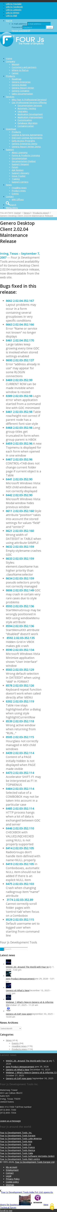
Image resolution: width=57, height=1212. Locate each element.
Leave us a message (10, 1120)
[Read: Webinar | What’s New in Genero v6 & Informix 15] (8, 999)
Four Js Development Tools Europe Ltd (34, 1161)
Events (15, 1043)
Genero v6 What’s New (17, 990)
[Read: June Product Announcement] (8, 975)
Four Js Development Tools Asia (16, 1141)
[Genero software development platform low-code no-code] (22, 53)
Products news (19, 1049)
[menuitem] (31, 58)
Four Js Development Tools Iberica (17, 1150)
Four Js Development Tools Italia (16, 1153)
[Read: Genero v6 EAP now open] (8, 1010)
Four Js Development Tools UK (15, 1144)
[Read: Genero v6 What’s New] (8, 987)
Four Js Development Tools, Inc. (16, 1132)
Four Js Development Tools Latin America (21, 1138)
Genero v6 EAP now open (19, 1013)
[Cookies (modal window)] (52, 1207)
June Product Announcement (20, 978)
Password (17, 27)
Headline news (19, 1046)
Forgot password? (21, 30)
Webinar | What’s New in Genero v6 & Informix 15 (31, 1072)
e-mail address (19, 23)
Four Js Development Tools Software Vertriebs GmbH (27, 1156)
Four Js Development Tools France (17, 1147)
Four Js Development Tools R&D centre (20, 1158)
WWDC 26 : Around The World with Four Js (27, 966)
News (9, 1040)
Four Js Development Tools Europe (17, 1135)
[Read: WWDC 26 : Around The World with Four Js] (8, 963)
